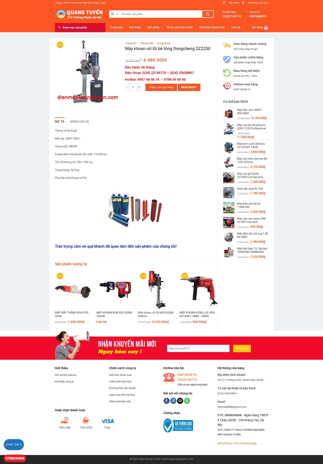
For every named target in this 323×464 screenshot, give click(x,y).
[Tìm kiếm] (208, 14)
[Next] (217, 300)
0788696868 (15, 458)
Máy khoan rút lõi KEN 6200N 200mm (155, 314)
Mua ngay (189, 87)
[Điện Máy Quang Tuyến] (79, 14)
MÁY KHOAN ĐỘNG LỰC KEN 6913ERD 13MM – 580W (197, 314)
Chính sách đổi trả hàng (122, 394)
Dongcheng (163, 43)
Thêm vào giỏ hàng (161, 87)
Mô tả (60, 121)
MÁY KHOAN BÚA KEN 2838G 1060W (114, 314)
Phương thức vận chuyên (122, 388)
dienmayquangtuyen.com (178, 459)
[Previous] (55, 300)
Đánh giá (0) (79, 121)
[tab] (60, 121)
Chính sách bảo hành (120, 381)
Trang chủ (130, 43)
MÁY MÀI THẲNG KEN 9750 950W (71, 314)
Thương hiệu (147, 43)
